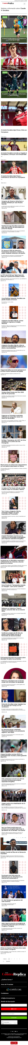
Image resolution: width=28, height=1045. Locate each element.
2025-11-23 (4, 882)
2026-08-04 (4, 233)
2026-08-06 (4, 208)
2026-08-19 (3, 183)
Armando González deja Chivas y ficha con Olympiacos (14, 66)
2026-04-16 (4, 518)
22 (3, 961)
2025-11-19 (4, 905)
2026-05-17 (4, 422)
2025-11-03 (3, 953)
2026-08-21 (3, 160)
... (1, 135)
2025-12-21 (4, 786)
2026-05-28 (4, 327)
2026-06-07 (4, 303)
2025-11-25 (3, 858)
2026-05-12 (4, 447)
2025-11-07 (4, 930)
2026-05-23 (4, 398)
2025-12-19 (4, 810)
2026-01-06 (4, 686)
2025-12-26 (3, 761)
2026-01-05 (4, 736)
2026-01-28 (4, 640)
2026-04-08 (4, 543)
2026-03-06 (3, 567)
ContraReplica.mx (19, 1034)
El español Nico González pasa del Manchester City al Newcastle (14, 94)
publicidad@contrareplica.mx (14, 1037)
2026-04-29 (4, 493)
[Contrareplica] (8, 3)
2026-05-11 (3, 470)
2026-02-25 (4, 590)
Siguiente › (8, 961)
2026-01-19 (3, 663)
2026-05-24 (4, 352)
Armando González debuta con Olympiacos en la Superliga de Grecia (14, 39)
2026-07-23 (4, 257)
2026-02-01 (4, 615)
